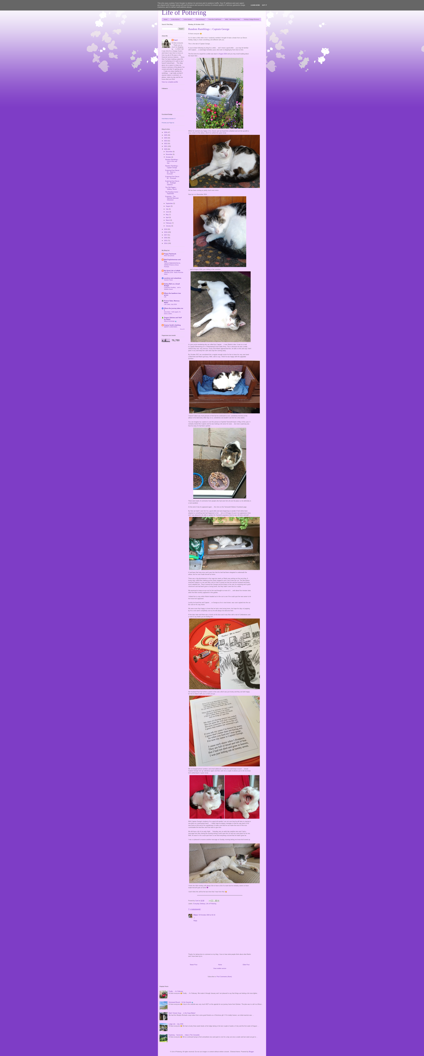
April (167, 217)
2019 (166, 229)
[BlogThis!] (212, 901)
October (168, 157)
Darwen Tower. (168, 280)
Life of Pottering (184, 12)
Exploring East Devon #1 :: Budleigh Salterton (172, 182)
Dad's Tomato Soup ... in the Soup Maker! (182, 1013)
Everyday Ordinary (199, 903)
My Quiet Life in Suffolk (172, 270)
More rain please (169, 255)
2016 (166, 238)
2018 (166, 232)
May (167, 214)
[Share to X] (214, 901)
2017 (166, 235)
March (168, 220)
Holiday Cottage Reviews (251, 19)
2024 (166, 138)
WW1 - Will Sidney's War (232, 19)
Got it (264, 5)
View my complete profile (170, 82)
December (169, 151)
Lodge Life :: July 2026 (176, 1024)
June (167, 212)
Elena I (196, 915)
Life (165, 297)
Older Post (246, 964)
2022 (166, 143)
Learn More (255, 5)
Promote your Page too (168, 122)
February (169, 223)
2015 (166, 240)
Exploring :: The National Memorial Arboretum (171, 198)
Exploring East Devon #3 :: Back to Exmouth (172, 172)
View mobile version (219, 968)
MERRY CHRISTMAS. (170, 327)
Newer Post (193, 964)
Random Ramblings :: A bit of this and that (172, 161)
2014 (166, 243)
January (168, 226)
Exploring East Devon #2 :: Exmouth (172, 177)
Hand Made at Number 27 (169, 118)
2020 (166, 149)
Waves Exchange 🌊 (170, 321)
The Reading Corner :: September (172, 193)
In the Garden (188, 19)
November (169, 154)
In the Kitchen (175, 19)
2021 (166, 146)
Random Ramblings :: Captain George (172, 166)
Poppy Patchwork (170, 254)
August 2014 (223, 54)
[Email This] (210, 901)
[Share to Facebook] (216, 901)
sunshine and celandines (172, 278)
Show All (182, 329)
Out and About (200, 19)
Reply (195, 920)
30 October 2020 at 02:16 (207, 915)
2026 (166, 132)
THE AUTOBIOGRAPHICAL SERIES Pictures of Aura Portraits (172, 264)
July (167, 209)
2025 (166, 135)
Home (165, 19)
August (168, 206)
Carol (176, 40)
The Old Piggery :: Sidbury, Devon (171, 188)
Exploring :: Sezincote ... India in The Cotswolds (184, 1035)
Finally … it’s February (176, 991)
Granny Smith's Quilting (172, 325)
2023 (166, 141)
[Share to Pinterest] (218, 901)
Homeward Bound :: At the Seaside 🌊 (181, 1002)
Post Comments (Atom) (224, 976)
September (169, 203)
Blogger (251, 1051)
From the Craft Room (215, 19)
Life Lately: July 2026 (170, 304)
